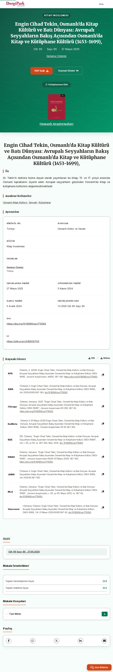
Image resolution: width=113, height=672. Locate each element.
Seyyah (33, 202)
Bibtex (106, 358)
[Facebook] (8, 640)
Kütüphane (45, 202)
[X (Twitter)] (56, 640)
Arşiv (6, 538)
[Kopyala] (102, 375)
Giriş (101, 4)
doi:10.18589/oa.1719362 (56, 392)
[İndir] (105, 614)
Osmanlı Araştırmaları (56, 124)
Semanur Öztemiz (56, 55)
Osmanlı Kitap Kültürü (15, 202)
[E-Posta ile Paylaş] (104, 640)
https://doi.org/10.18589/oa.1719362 (26, 323)
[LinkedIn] (80, 640)
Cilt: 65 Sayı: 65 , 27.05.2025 (24, 551)
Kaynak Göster (66, 70)
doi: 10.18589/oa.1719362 (71, 443)
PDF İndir (40, 70)
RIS (93, 358)
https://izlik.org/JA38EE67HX (23, 341)
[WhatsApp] (32, 640)
